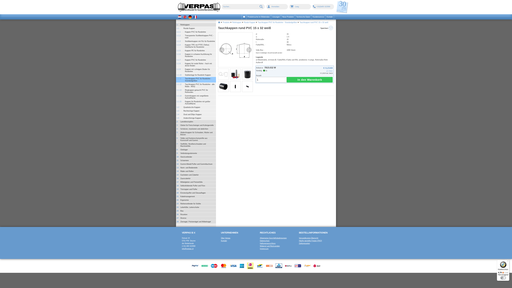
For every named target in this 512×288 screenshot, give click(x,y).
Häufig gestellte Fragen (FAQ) (310, 241)
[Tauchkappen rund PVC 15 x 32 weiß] (235, 49)
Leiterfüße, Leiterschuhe (189, 207)
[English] (185, 17)
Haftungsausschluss (268, 243)
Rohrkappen (185, 25)
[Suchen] (261, 6)
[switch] (503, 277)
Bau (181, 211)
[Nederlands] (179, 17)
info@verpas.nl (187, 249)
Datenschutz (265, 241)
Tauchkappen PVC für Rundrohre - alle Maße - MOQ (200, 85)
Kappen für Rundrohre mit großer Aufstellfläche (197, 103)
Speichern (324, 28)
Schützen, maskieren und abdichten (194, 129)
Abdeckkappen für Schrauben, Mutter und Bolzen (196, 133)
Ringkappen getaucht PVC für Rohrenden (196, 91)
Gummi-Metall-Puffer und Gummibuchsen (196, 164)
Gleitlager (184, 150)
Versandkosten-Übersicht (308, 238)
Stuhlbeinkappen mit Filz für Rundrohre (200, 41)
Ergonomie (184, 200)
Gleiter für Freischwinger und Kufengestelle (197, 125)
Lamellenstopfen (186, 122)
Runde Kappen (189, 28)
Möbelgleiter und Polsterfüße (191, 182)
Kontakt (224, 241)
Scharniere (184, 160)
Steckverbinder (186, 157)
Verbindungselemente (188, 153)
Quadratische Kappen (191, 107)
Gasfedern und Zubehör (189, 175)
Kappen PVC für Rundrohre (195, 32)
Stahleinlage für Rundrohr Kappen (198, 75)
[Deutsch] (190, 17)
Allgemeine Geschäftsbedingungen (273, 238)
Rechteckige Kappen (191, 111)
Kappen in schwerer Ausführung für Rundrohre (198, 55)
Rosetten (183, 214)
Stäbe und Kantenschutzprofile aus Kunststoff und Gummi (193, 139)
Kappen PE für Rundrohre (195, 51)
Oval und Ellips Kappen (192, 114)
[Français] (195, 17)
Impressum (264, 249)
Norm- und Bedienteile (188, 168)
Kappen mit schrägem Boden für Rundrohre (197, 70)
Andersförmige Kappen (192, 118)
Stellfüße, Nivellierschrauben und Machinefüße (193, 145)
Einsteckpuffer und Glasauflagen (193, 193)
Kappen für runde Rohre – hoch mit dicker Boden (198, 65)
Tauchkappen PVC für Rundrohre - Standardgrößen (198, 80)
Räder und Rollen (187, 171)
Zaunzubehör (185, 178)
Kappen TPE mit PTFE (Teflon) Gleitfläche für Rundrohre (197, 46)
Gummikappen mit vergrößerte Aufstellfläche (196, 97)
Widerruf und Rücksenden (270, 246)
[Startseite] (219, 22)
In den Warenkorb (309, 79)
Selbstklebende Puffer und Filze (192, 186)
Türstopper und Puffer (188, 189)
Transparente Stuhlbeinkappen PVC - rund (199, 37)
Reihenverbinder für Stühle (190, 204)
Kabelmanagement (187, 196)
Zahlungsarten (304, 243)
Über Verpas (225, 238)
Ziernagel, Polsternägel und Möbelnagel (195, 222)
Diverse (183, 218)
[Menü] (507, 261)
